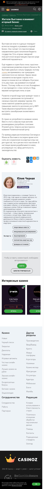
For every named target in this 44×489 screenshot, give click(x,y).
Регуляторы (31, 375)
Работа (5, 407)
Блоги (28, 387)
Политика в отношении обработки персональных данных (32, 419)
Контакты (30, 433)
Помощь (29, 429)
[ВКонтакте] (31, 161)
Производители (32, 340)
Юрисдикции (31, 371)
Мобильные (31, 383)
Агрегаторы (31, 359)
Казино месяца (32, 367)
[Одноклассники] (34, 158)
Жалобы (29, 391)
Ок (36, 484)
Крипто (29, 348)
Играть (13, 311)
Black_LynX (18, 25)
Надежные (6, 354)
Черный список (8, 342)
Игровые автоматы (9, 358)
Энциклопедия (7, 393)
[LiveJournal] (27, 158)
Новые (4, 338)
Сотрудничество (8, 403)
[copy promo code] (17, 307)
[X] (27, 161)
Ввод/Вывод (31, 344)
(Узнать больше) (17, 485)
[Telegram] (37, 158)
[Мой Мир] (31, 158)
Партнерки (6, 411)
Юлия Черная (26, 178)
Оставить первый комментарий (16, 31)
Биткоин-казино (8, 389)
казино (4, 72)
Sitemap (29, 443)
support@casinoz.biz (21, 5)
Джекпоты (6, 350)
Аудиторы (30, 379)
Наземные (30, 363)
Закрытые (6, 346)
